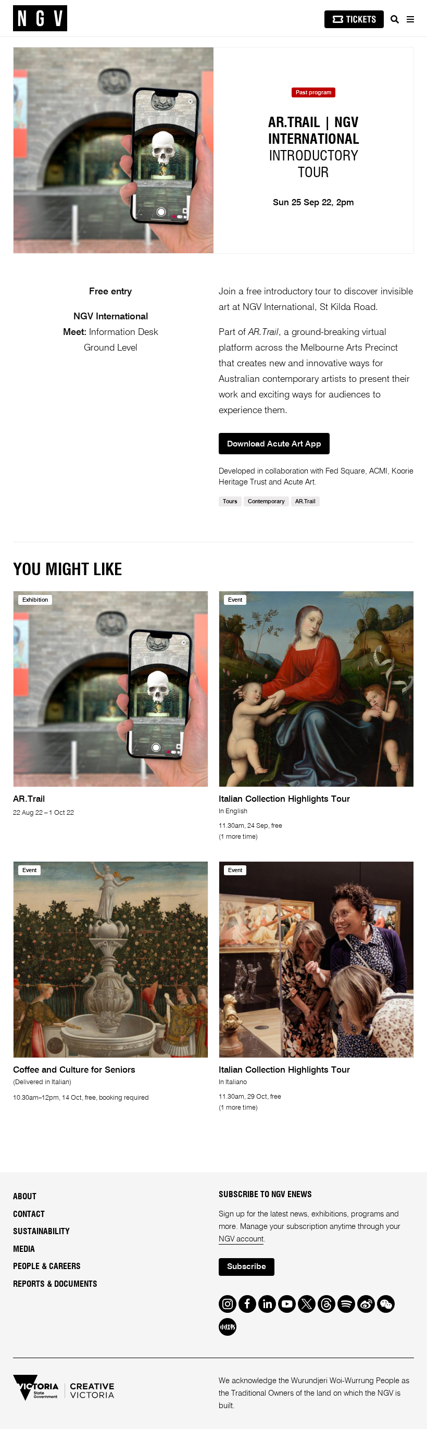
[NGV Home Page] (40, 18)
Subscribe (246, 1267)
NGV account (241, 1239)
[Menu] (410, 19)
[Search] (395, 19)
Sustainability (41, 1231)
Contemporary (266, 502)
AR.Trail (305, 502)
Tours (230, 502)
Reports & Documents (55, 1284)
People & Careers (47, 1266)
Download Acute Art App (274, 444)
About (24, 1196)
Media (24, 1249)
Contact (29, 1214)
